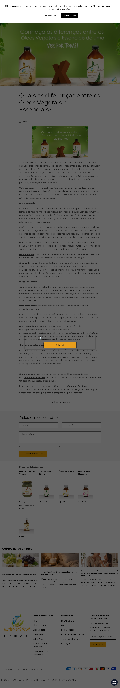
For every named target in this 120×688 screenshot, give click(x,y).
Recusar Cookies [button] (51, 16)
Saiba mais (60, 345)
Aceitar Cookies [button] (69, 16)
